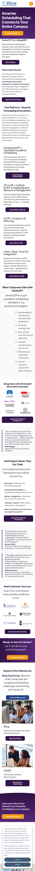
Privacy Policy (18, 842)
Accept (17, 859)
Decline (17, 864)
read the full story (13, 99)
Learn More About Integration (17, 420)
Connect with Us (13, 33)
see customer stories (17, 632)
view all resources (17, 697)
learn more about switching (18, 518)
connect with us (17, 657)
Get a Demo (11, 62)
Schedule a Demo (13, 816)
